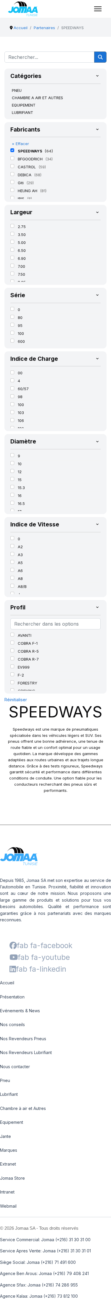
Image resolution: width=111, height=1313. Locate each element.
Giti (21, 182)
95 (20, 325)
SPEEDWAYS (30, 151)
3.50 (22, 234)
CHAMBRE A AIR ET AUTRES (37, 97)
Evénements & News (20, 1010)
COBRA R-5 (28, 651)
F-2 (21, 675)
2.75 (22, 226)
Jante (5, 1136)
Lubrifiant (9, 1094)
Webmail (8, 1206)
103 (21, 412)
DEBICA (25, 174)
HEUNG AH (28, 190)
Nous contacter (15, 1066)
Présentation (12, 996)
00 (20, 372)
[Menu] (98, 9)
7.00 (21, 266)
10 (20, 463)
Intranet (7, 1191)
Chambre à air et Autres (23, 1108)
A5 (20, 562)
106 (21, 420)
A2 (20, 546)
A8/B (22, 586)
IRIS (21, 198)
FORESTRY (27, 683)
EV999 (24, 667)
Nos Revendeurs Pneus (23, 1038)
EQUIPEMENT (24, 105)
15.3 (21, 487)
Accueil (7, 982)
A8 (20, 578)
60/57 (23, 388)
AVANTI (24, 635)
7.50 (21, 274)
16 (20, 495)
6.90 (22, 258)
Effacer (20, 143)
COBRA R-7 (28, 659)
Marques (8, 1150)
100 (21, 333)
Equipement (11, 1122)
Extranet (8, 1163)
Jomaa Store (12, 1178)
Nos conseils (12, 1024)
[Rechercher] (100, 57)
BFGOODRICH (31, 159)
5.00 (22, 242)
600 (21, 341)
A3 (20, 554)
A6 (20, 570)
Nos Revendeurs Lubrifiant (26, 1052)
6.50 (22, 250)
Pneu (5, 1080)
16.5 (21, 503)
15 (20, 479)
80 (20, 317)
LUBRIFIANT (22, 112)
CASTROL (27, 166)
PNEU (17, 90)
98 (20, 396)
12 (20, 471)
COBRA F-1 (28, 643)
